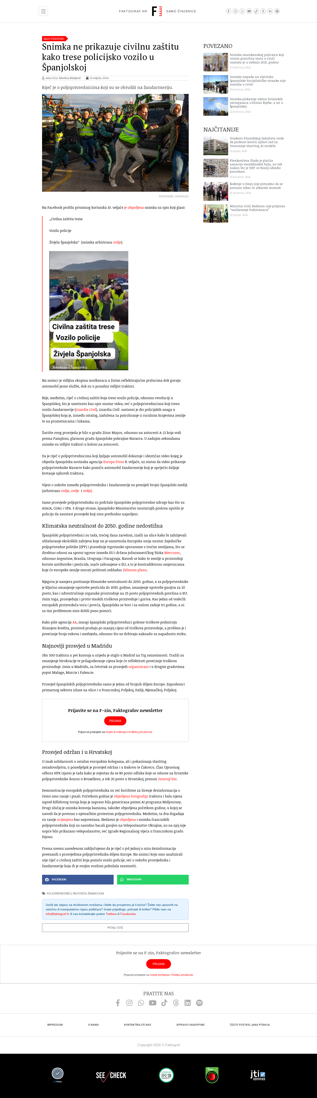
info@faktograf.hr (57, 914)
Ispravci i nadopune (190, 1024)
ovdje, (65, 490)
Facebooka (128, 914)
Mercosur (172, 552)
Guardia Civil (86, 409)
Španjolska (96, 893)
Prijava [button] (115, 721)
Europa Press (113, 461)
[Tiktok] (256, 11)
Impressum (55, 1024)
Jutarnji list (167, 779)
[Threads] (263, 11)
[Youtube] (249, 11)
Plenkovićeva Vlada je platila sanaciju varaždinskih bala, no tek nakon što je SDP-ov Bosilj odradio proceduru (256, 166)
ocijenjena (65, 819)
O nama (93, 1024)
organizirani (139, 666)
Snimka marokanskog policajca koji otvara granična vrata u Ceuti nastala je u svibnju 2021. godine (257, 58)
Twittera (111, 914)
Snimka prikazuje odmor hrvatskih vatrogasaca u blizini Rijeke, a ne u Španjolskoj (256, 103)
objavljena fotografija (131, 796)
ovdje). (88, 490)
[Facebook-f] (228, 11)
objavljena (128, 819)
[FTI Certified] (258, 1076)
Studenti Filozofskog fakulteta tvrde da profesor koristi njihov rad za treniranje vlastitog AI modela (257, 142)
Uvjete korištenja (116, 732)
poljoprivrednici (59, 893)
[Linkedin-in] (270, 11)
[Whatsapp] (242, 11)
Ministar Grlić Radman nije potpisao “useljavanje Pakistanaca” (257, 208)
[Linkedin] (187, 1002)
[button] (78, 879)
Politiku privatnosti (140, 732)
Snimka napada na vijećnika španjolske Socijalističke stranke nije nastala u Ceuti (258, 80)
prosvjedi (79, 893)
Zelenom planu (134, 570)
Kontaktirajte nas (137, 1024)
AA (74, 622)
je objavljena (133, 207)
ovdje (117, 242)
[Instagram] (235, 11)
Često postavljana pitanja (250, 1024)
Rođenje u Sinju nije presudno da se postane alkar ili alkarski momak (256, 186)
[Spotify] (277, 11)
